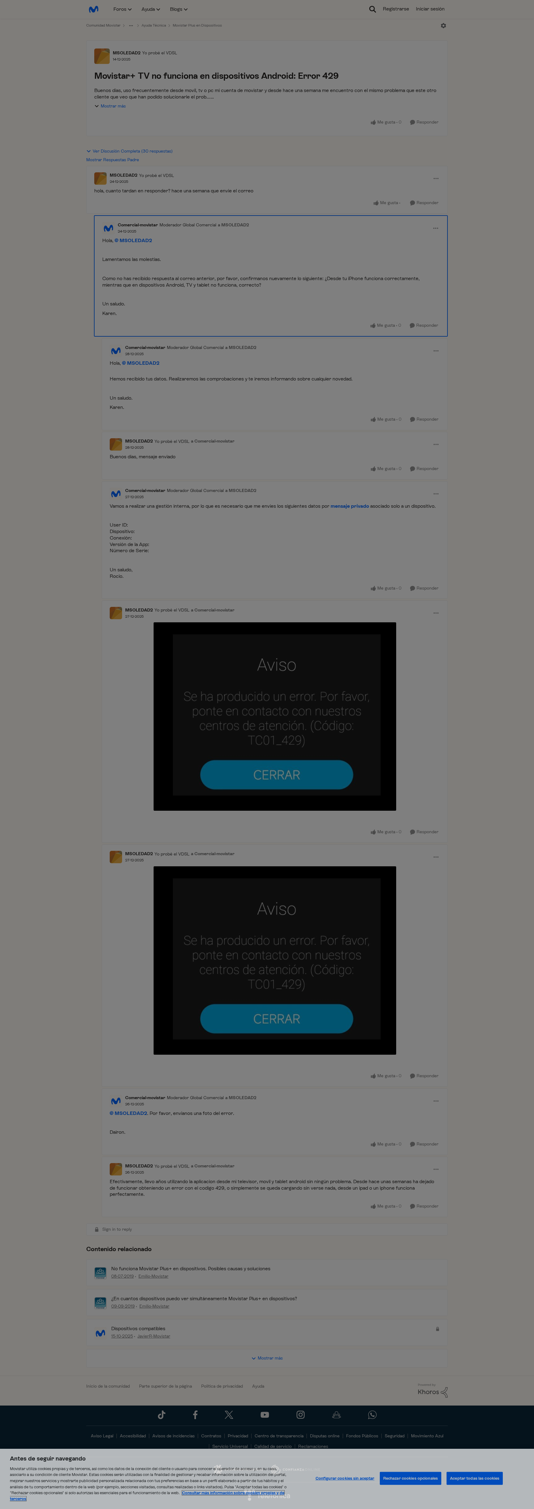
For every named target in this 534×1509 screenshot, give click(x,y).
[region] (267, 1479)
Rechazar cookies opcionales (410, 1478)
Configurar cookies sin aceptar (345, 1478)
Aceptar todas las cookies (474, 1478)
